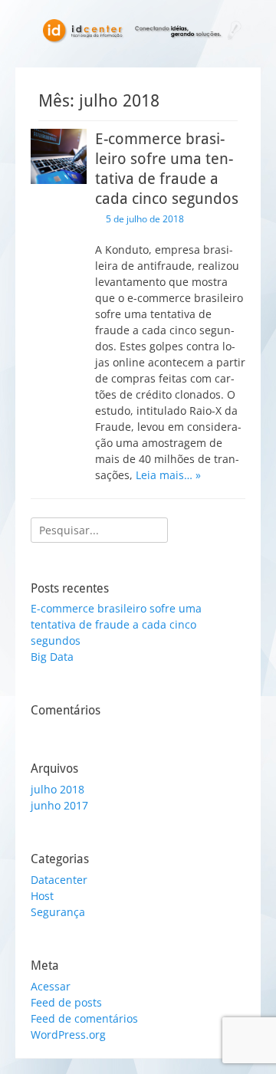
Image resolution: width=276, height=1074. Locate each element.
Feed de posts (66, 1002)
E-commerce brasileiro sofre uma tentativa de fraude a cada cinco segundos (116, 624)
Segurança (58, 912)
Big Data (52, 656)
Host (42, 895)
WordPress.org (68, 1034)
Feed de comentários (84, 1018)
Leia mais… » (168, 475)
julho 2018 (57, 789)
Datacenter (59, 879)
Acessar (51, 986)
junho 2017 (59, 805)
